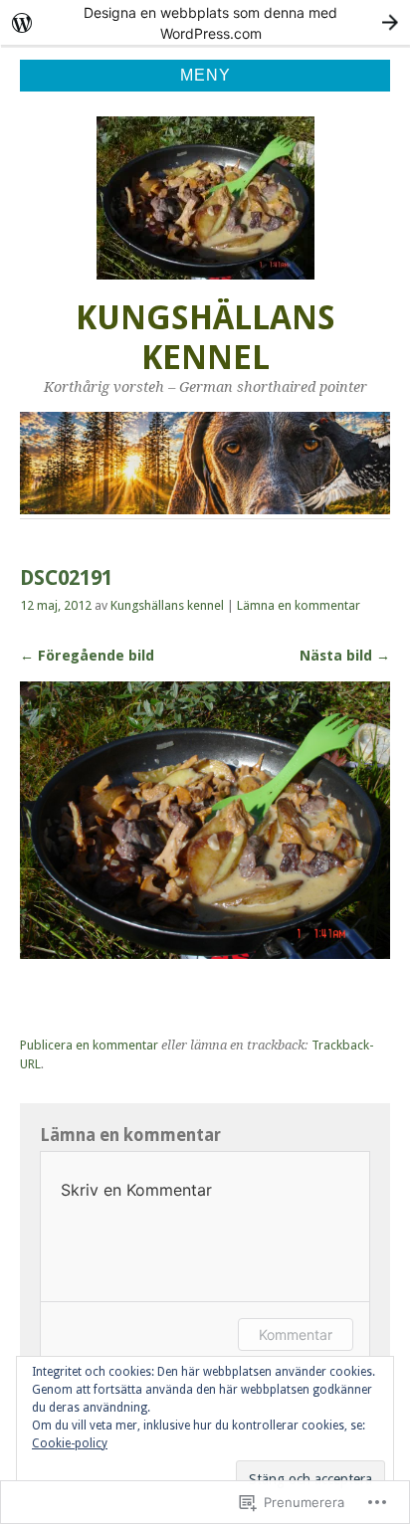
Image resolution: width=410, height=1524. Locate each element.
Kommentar (295, 1334)
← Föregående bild (87, 656)
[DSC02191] (205, 953)
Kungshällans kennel (205, 337)
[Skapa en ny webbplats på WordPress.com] (205, 22)
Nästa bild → (345, 656)
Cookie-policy (69, 1443)
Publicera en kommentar (89, 1045)
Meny (205, 75)
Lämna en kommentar (298, 605)
